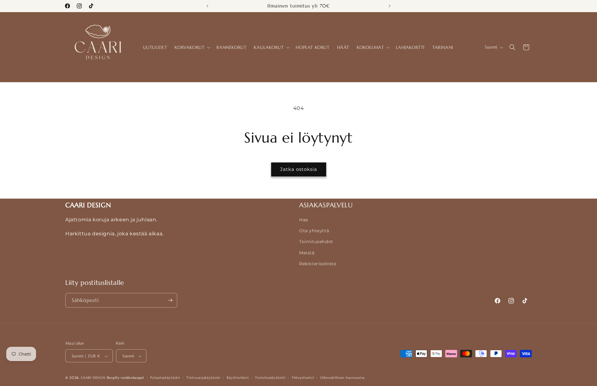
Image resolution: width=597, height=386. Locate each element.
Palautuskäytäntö (165, 377)
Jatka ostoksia (298, 169)
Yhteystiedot (303, 377)
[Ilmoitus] (389, 6)
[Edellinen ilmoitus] (207, 6)
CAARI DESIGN (93, 378)
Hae (303, 220)
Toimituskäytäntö (270, 377)
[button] (192, 47)
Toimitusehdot (316, 241)
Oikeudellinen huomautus (342, 377)
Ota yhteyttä (314, 230)
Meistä (307, 253)
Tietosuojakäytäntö (203, 377)
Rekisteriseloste (317, 263)
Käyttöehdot (238, 377)
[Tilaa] (170, 300)
